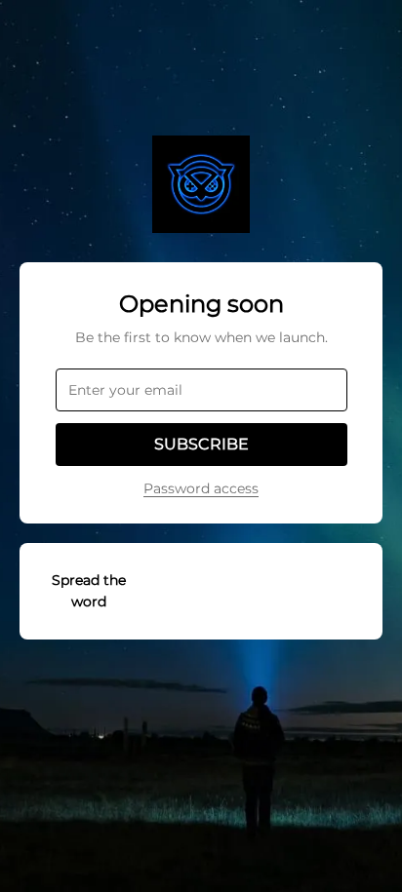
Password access (201, 488)
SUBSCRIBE (201, 444)
